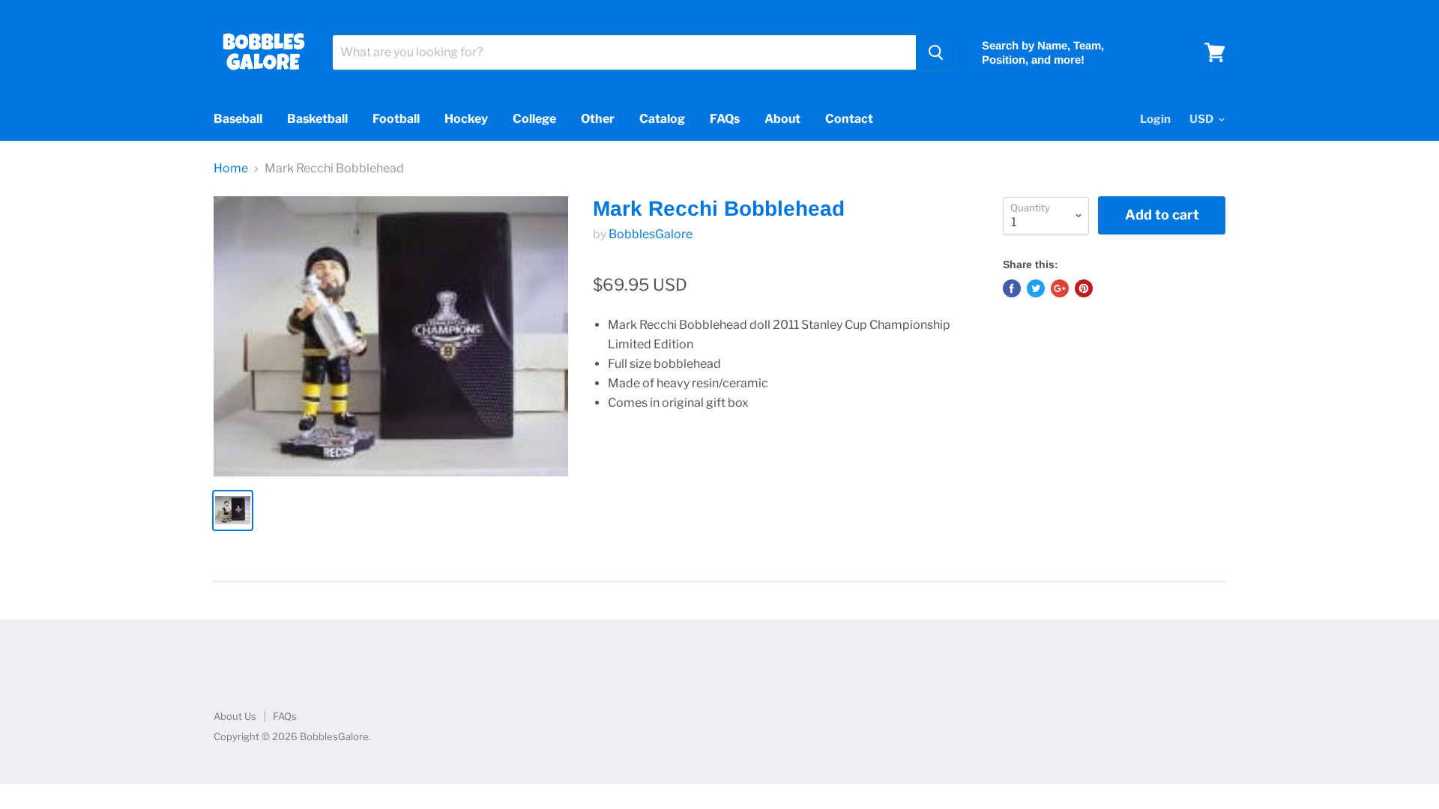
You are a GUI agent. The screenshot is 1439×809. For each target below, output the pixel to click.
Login (1155, 119)
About (782, 119)
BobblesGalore (651, 234)
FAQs (725, 119)
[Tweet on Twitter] (1036, 288)
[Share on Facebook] (1012, 288)
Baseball (238, 119)
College (534, 119)
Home (231, 168)
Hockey (466, 119)
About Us (235, 716)
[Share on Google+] (1060, 288)
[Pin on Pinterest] (1084, 288)
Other (598, 119)
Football (396, 119)
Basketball (317, 119)
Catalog (662, 119)
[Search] (936, 52)
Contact (849, 119)
